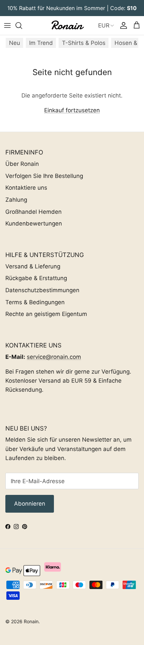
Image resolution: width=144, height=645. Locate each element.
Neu (14, 43)
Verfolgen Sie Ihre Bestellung (44, 176)
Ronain (31, 621)
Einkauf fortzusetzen (72, 110)
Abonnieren (29, 503)
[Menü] (7, 25)
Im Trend (41, 43)
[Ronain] (67, 25)
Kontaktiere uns (26, 187)
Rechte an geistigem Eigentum (46, 314)
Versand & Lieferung (32, 266)
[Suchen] (22, 25)
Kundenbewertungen (33, 223)
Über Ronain (22, 163)
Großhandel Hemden (33, 211)
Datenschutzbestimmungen (42, 290)
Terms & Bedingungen (35, 302)
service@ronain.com (54, 356)
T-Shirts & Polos (83, 43)
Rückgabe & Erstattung (36, 278)
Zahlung (16, 199)
